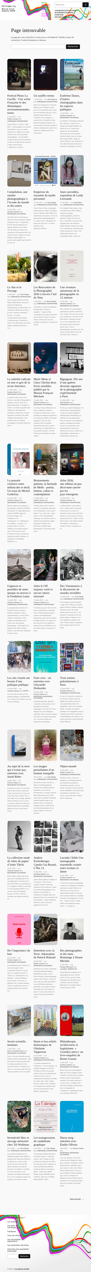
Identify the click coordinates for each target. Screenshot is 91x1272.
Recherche (24, 1256)
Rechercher (73, 46)
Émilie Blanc (78, 202)
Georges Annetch (12, 392)
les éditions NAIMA (22, 1269)
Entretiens (38, 696)
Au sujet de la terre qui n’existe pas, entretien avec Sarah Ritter (18, 771)
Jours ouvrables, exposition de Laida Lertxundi (71, 195)
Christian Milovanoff (66, 967)
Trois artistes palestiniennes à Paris (69, 681)
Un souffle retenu (44, 95)
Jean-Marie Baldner (40, 874)
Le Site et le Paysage (14, 289)
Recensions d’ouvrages (69, 117)
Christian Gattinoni (66, 115)
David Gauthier (51, 301)
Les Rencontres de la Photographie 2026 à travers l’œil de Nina (45, 292)
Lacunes (63, 969)
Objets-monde (68, 766)
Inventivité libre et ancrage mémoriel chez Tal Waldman (18, 1141)
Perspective (72, 969)
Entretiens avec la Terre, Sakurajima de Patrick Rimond (44, 954)
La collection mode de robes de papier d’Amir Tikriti (18, 861)
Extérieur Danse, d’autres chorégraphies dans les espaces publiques (71, 102)
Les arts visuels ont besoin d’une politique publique (18, 681)
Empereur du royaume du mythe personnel (44, 195)
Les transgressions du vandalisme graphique (44, 1141)
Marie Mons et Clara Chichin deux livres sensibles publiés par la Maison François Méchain (45, 387)
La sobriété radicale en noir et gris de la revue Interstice (19, 382)
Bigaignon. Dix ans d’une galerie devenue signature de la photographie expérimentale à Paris (71, 387)
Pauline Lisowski (12, 119)
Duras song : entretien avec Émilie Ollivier (69, 1141)
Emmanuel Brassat (66, 691)
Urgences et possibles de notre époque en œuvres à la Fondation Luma (19, 591)
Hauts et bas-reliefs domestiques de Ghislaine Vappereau (45, 1046)
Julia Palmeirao (52, 99)
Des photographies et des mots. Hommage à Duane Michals (71, 955)
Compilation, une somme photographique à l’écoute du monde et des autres (18, 198)
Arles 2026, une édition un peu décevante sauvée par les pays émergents (71, 487)
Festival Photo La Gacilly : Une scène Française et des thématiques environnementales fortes (18, 104)
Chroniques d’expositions (17, 121)
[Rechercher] (85, 4)
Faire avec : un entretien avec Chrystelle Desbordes (42, 683)
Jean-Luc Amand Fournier (15, 1051)
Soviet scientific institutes (16, 1043)
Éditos (25, 691)
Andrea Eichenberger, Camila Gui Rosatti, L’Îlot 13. (45, 863)
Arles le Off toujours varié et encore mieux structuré (43, 591)
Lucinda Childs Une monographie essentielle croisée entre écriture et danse (71, 864)
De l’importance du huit (18, 952)
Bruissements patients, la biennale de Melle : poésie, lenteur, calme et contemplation (45, 487)
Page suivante (77, 1199)
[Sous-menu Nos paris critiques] (70, 17)
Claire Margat (51, 202)
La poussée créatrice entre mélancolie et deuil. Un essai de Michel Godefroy (18, 487)
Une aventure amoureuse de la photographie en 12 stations (69, 292)
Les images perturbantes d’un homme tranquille (44, 770)
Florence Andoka (39, 694)
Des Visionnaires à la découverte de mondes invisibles (71, 589)
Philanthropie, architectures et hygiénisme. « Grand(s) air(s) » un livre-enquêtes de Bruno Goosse (71, 1050)
